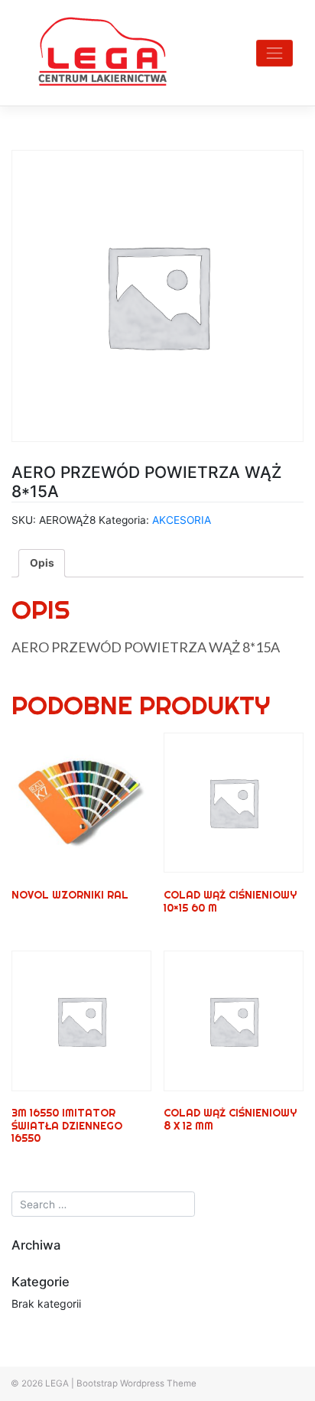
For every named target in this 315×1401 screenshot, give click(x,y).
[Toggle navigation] (274, 53)
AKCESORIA (181, 520)
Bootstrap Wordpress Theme (136, 1383)
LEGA (57, 1383)
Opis (42, 563)
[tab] (42, 563)
